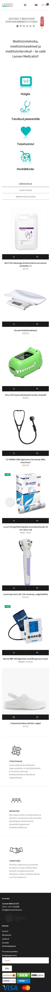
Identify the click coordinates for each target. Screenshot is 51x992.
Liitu (7, 968)
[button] (14, 256)
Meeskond (6, 935)
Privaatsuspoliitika (10, 951)
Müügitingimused (9, 955)
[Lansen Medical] (7, 5)
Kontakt (5, 942)
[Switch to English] (36, 5)
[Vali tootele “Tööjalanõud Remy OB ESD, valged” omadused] (14, 717)
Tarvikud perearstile (25, 119)
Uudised (5, 939)
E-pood (5, 931)
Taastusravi (25, 144)
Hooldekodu (25, 169)
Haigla (25, 94)
